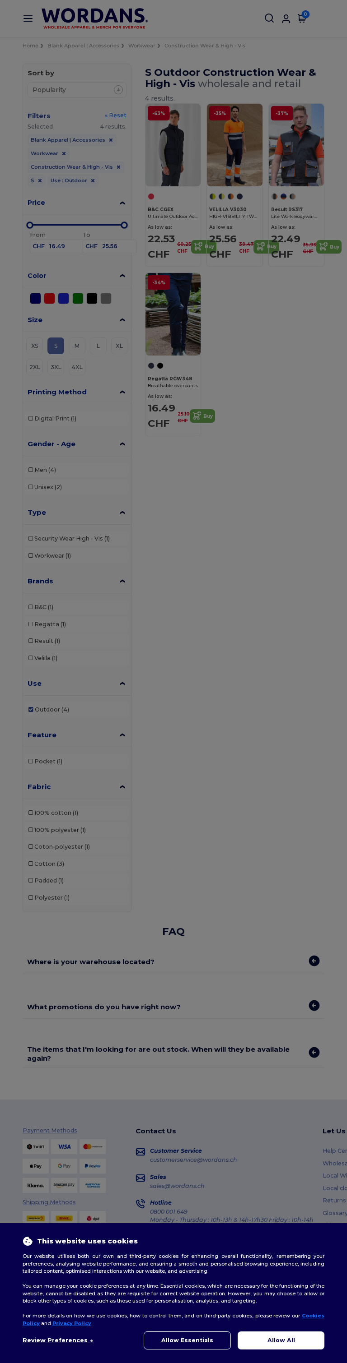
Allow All (281, 1340)
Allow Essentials (187, 1340)
